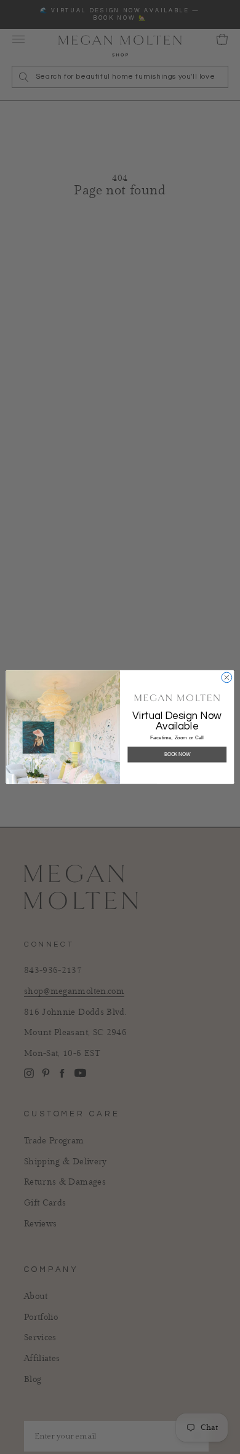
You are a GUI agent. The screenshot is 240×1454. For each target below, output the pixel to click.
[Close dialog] (227, 677)
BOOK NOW (177, 754)
